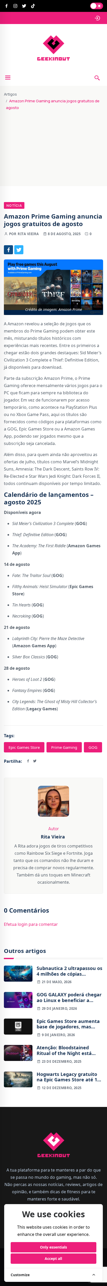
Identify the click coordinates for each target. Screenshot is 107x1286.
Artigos (10, 94)
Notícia (14, 205)
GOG (93, 747)
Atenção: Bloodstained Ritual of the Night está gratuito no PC (64, 1050)
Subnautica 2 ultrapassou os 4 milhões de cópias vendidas (69, 971)
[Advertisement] (53, 146)
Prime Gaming (64, 747)
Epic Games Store (24, 747)
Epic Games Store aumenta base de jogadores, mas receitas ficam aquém (68, 1024)
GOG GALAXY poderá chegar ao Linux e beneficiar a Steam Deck (69, 997)
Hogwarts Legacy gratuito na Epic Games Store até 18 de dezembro (68, 1077)
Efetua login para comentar (31, 924)
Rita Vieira (28, 234)
